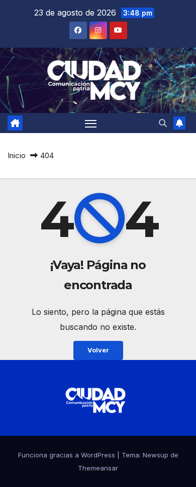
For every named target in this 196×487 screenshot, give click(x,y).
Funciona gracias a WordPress (67, 455)
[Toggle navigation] (91, 123)
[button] (163, 123)
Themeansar (98, 468)
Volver (98, 350)
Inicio (17, 155)
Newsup (155, 455)
